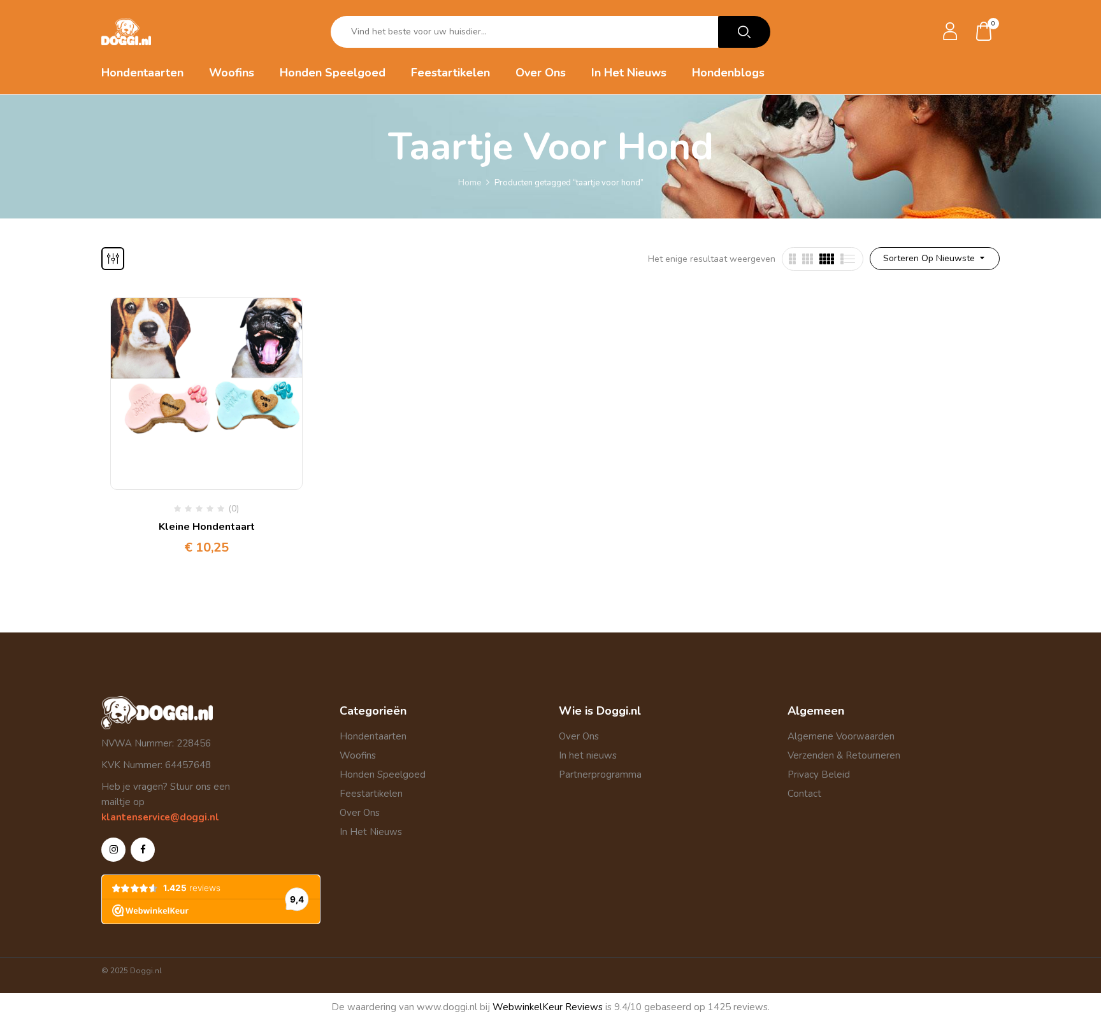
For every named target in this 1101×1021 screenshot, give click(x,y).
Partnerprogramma (600, 774)
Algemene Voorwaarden (841, 736)
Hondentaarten (373, 736)
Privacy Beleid (819, 774)
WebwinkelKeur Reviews (548, 1007)
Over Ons (360, 812)
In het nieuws (588, 755)
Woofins (358, 755)
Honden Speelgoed (383, 774)
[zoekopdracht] (744, 32)
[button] (984, 32)
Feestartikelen (371, 793)
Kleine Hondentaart (207, 527)
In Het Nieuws (371, 831)
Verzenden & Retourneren (844, 755)
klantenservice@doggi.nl (160, 817)
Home (469, 183)
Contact (804, 793)
